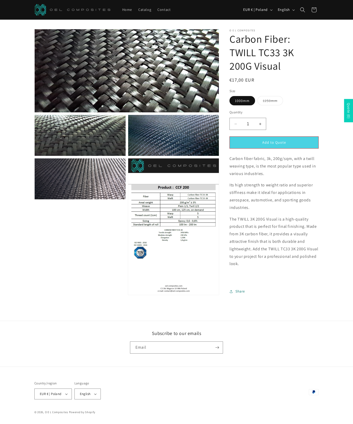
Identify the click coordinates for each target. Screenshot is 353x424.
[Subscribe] (217, 347)
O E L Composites (56, 412)
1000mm (242, 100)
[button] (302, 10)
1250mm (273, 101)
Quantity (235, 112)
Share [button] (240, 291)
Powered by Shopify (82, 412)
